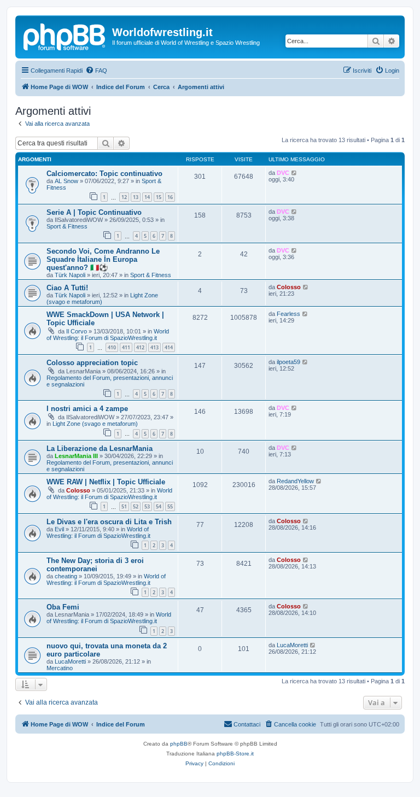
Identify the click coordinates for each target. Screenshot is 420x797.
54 (158, 506)
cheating (66, 576)
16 (170, 197)
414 (169, 347)
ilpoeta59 (288, 362)
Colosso (289, 287)
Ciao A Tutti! (67, 288)
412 (140, 347)
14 (147, 197)
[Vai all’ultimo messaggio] (294, 172)
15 (158, 197)
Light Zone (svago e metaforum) (95, 423)
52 (135, 506)
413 (154, 347)
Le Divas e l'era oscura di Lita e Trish (109, 522)
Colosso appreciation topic (92, 363)
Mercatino (59, 668)
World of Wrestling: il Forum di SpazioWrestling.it (107, 334)
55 (170, 506)
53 (147, 506)
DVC (283, 172)
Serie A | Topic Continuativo (94, 212)
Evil (59, 529)
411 (126, 347)
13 (135, 197)
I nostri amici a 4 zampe (87, 409)
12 (124, 197)
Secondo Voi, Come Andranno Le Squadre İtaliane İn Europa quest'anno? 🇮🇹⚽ (103, 259)
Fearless (288, 313)
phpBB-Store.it (235, 754)
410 (112, 347)
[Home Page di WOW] (65, 35)
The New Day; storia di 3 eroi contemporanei (95, 564)
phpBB (179, 744)
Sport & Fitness (67, 226)
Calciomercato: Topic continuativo (104, 173)
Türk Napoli (70, 275)
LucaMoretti (70, 661)
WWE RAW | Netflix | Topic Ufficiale (105, 482)
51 (124, 506)
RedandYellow (295, 481)
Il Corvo (76, 331)
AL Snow (66, 181)
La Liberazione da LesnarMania (99, 448)
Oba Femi (62, 607)
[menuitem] (96, 70)
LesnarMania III (76, 456)
